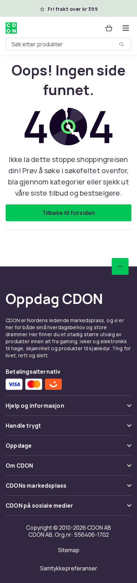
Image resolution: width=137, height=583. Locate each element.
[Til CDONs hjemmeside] (11, 28)
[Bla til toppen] (120, 266)
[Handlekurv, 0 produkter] (108, 28)
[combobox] (68, 44)
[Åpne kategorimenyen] (125, 28)
